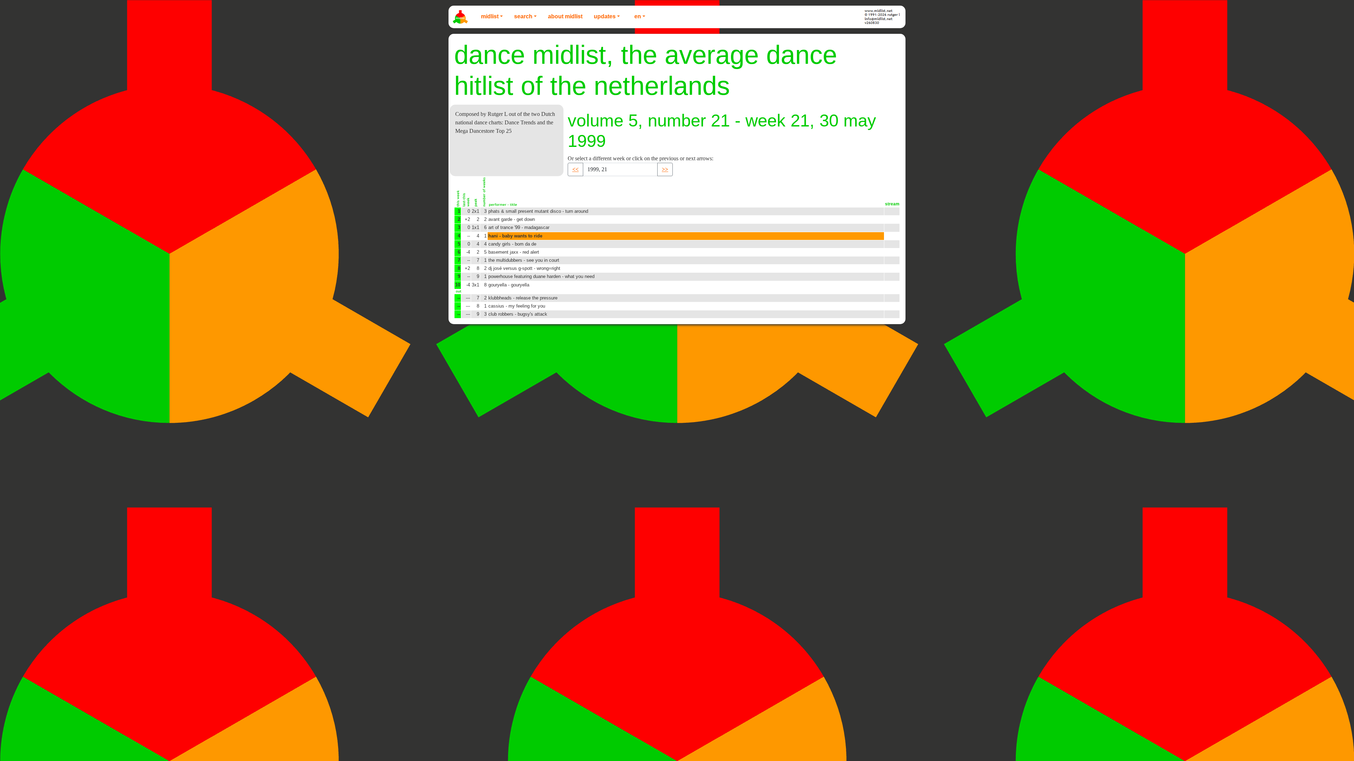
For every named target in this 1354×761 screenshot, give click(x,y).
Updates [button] (605, 16)
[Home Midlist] (461, 16)
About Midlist (565, 16)
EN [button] (637, 16)
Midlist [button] (490, 16)
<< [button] (575, 169)
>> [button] (665, 169)
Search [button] (523, 16)
